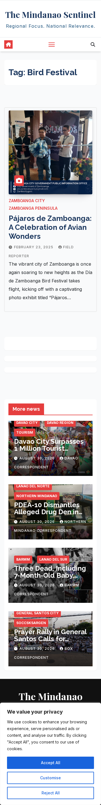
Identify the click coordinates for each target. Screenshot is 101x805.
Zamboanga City (27, 200)
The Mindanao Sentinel (50, 14)
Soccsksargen (31, 623)
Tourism (24, 432)
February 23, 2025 (34, 247)
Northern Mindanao (36, 496)
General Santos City (37, 613)
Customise (50, 777)
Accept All (50, 762)
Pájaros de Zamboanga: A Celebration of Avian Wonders (50, 227)
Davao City (27, 423)
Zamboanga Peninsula (33, 208)
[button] (93, 44)
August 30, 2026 (37, 458)
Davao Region (60, 423)
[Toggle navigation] (51, 44)
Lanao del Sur (53, 559)
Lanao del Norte (33, 486)
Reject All (51, 792)
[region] (50, 754)
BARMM (23, 559)
